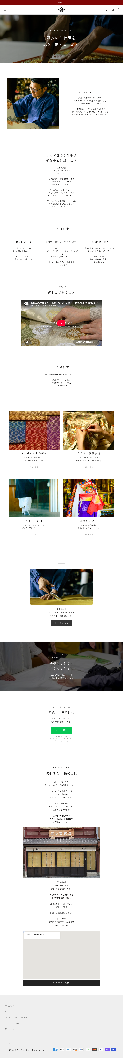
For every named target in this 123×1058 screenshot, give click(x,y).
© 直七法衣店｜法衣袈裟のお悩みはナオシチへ (27, 1050)
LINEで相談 (61, 730)
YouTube (9, 1012)
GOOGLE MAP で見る (61, 983)
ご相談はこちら (61, 2)
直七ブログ (9, 1006)
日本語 (9, 1043)
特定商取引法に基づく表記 (16, 1018)
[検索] (113, 10)
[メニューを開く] (5, 10)
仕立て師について (61, 623)
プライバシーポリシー (14, 1023)
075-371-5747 (61, 907)
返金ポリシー (10, 1029)
